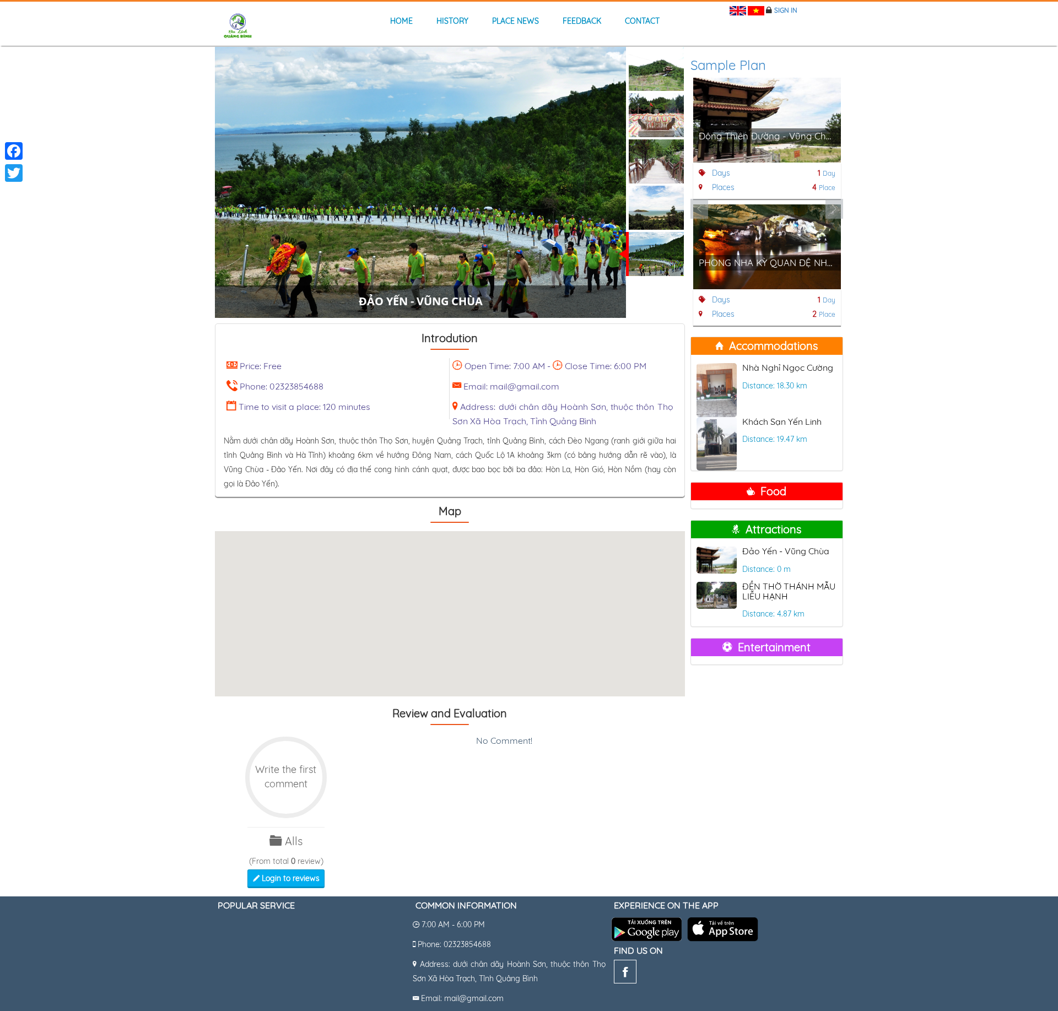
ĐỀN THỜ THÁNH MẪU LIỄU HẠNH (788, 591)
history (452, 21)
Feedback (582, 21)
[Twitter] (14, 173)
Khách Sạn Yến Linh (782, 421)
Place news (515, 21)
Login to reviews (290, 878)
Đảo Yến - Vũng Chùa (785, 550)
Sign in (785, 10)
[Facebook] (625, 974)
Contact (642, 21)
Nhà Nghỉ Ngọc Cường (787, 367)
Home (401, 21)
